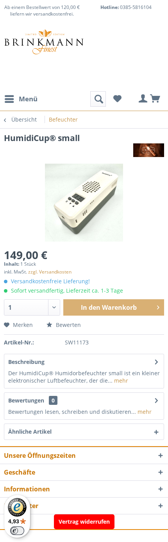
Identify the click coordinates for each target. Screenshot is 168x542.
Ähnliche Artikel (30, 431)
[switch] (17, 530)
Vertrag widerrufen (84, 521)
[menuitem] (20, 99)
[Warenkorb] (155, 99)
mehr (120, 380)
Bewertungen (26, 400)
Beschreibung (26, 361)
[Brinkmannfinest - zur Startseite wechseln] (44, 48)
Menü (28, 98)
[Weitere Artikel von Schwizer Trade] (148, 150)
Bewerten (67, 324)
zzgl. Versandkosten (49, 271)
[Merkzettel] (117, 99)
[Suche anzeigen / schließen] (98, 99)
